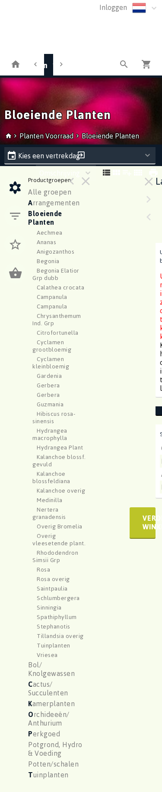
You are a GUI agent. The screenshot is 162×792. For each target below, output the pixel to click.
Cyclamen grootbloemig (51, 345)
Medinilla (50, 499)
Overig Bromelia (60, 526)
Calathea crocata (60, 287)
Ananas (46, 241)
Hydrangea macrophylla (49, 434)
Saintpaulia (52, 588)
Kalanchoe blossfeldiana (51, 477)
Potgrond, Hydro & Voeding (55, 748)
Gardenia (49, 375)
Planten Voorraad (47, 136)
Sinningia (49, 607)
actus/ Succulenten (48, 688)
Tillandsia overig (60, 635)
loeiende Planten (45, 217)
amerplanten (51, 703)
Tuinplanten (53, 645)
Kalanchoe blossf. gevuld (59, 460)
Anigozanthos (55, 251)
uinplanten (48, 774)
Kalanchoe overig (61, 490)
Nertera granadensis (49, 513)
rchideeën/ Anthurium (49, 718)
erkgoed (44, 733)
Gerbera (48, 385)
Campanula (52, 296)
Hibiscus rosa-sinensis (53, 417)
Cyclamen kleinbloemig (50, 362)
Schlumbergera (58, 597)
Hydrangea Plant (60, 447)
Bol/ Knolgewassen (51, 669)
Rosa (43, 569)
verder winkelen (149, 522)
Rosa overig (53, 578)
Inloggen (113, 7)
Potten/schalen (53, 764)
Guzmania (50, 404)
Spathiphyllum (57, 616)
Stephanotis (53, 626)
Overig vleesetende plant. (59, 539)
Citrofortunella (58, 332)
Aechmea (50, 232)
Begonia (48, 260)
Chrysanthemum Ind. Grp (56, 319)
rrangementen (54, 202)
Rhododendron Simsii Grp (55, 556)
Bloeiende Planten (110, 136)
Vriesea (47, 654)
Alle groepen (49, 192)
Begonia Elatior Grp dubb (55, 274)
